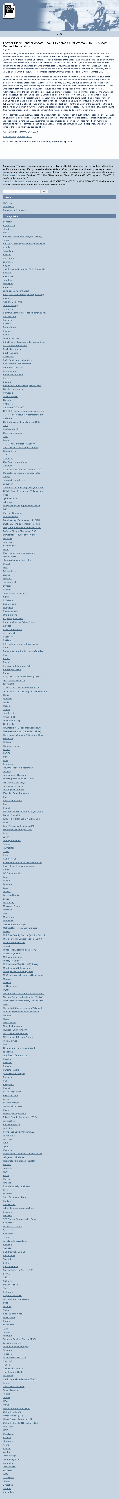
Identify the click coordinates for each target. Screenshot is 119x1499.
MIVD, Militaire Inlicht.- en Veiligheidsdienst (24, 975)
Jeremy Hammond (12, 840)
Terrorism (7, 1354)
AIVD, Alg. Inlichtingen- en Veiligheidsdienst (24, 243)
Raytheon (8, 1150)
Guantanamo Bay (11, 720)
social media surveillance (15, 1241)
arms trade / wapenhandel (16, 291)
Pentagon (8, 1077)
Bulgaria (7, 382)
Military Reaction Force (14, 960)
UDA (5, 1401)
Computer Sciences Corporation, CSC (21, 473)
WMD (6, 1474)
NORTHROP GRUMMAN (15, 1030)
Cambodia (8, 393)
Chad (5, 425)
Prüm (5, 1142)
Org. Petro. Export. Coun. (15, 1055)
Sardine (7, 1201)
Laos (5, 877)
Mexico (6, 931)
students (7, 1306)
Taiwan (6, 1332)
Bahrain (7, 323)
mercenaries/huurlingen (14, 924)
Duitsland (7, 578)
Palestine (7, 1062)
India (5, 760)
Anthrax (7, 272)
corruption (8, 484)
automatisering (10, 305)
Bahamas (7, 320)
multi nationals (10, 986)
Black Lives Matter (12, 349)
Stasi (5, 1288)
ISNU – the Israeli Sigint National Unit (21, 819)
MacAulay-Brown (11, 906)
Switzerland (8, 1324)
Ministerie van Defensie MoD (17, 968)
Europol (7, 626)
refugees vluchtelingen (14, 1157)
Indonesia (8, 764)
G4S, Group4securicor (14, 680)
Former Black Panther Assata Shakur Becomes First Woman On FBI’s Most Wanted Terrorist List (55, 44)
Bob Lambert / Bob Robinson (17, 363)
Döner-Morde (9, 571)
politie (6, 1099)
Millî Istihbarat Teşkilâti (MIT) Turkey (20, 964)
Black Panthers (10, 353)
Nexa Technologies (12, 1026)
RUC (5, 1172)
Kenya (6, 855)
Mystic (6, 989)
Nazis (6, 1004)
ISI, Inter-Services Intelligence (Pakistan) (23, 811)
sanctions (7, 1193)
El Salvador (8, 600)
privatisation (9, 1121)
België (6, 334)
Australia (7, 298)
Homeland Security (12, 746)
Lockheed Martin (11, 895)
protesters (8, 1128)
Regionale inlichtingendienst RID (19, 1161)
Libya (5, 888)
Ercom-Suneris (10, 611)
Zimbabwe (8, 1485)
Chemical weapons (12, 433)
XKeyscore (8, 1477)
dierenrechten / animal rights (17, 560)
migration (7, 946)
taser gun (7, 1335)
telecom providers (12, 1343)
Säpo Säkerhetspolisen (14, 1197)
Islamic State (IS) (11, 815)
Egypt (6, 596)
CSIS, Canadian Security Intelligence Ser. (23, 487)
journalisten (8, 848)
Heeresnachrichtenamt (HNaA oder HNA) (23, 735)
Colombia (7, 465)
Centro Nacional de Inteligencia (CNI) (21, 422)
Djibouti (6, 564)
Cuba (5, 495)
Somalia (7, 1248)
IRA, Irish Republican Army (16, 793)
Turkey (6, 1397)
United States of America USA (17, 1419)
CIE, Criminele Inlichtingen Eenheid (20, 447)
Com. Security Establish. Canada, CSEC (22, 469)
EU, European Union (13, 618)
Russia (6, 1179)
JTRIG (6, 851)
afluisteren (8, 229)
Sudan (6, 1310)
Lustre (6, 899)
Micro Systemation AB (14, 942)
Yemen (6, 1481)
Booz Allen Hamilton (13, 367)
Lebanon (7, 884)
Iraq (5, 804)
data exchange (10, 516)
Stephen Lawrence (12, 1295)
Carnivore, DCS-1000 (13, 407)
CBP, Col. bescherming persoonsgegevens (24, 411)
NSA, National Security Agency (18, 1037)
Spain (6, 1263)
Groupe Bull (9, 717)
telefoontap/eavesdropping (16, 1346)
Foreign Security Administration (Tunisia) (23, 651)
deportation (8, 542)
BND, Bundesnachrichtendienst (18, 360)
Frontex (7, 673)
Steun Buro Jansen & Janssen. (18, 181)
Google (6, 706)
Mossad (7, 982)
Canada (7, 400)
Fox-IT (6, 655)
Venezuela (8, 1441)
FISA (5, 647)
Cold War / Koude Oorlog (15, 462)
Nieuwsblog (8, 206)
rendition (7, 1168)
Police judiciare (10, 1095)
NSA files (7, 203)
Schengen (8, 1212)
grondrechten (9, 713)
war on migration (11, 1459)
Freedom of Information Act (16, 666)
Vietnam (7, 1448)
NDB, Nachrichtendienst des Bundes (21, 1011)
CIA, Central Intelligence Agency (19, 443)
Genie (6, 695)
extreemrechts (10, 633)
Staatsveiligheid (10, 1284)
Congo (6, 476)
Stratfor (6, 1303)
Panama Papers (11, 1070)
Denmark (7, 538)
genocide (7, 698)
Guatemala (8, 724)
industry (7, 771)
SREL (6, 1277)
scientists (7, 1215)
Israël (6, 822)
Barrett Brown (10, 327)
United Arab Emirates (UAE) (16, 1408)
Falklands (8, 640)
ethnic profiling (10, 615)
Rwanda (7, 1182)
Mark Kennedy (10, 917)
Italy (5, 833)
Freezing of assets (12, 669)
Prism (6, 1110)
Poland (6, 1088)
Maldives (7, 909)
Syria (5, 1328)
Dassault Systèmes (12, 513)
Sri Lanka (7, 1281)
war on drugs (9, 1455)
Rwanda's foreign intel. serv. (17, 1186)
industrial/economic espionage (18, 767)
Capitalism (8, 404)
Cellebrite (7, 418)
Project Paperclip (11, 1124)
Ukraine (7, 1404)
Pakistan (7, 1059)
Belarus (7, 331)
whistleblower (9, 1466)
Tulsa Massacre (11, 1390)
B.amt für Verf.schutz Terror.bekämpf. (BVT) (24, 312)
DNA (5, 567)
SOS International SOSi (14, 1252)
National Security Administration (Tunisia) (23, 997)
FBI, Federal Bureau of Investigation (21, 644)
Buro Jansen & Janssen (14, 175)
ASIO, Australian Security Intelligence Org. (23, 294)
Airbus (6, 240)
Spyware (7, 1274)
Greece (6, 709)
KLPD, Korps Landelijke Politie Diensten (22, 862)
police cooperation (12, 1091)
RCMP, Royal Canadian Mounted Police (22, 1153)
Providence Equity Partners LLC (18, 1132)
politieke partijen (11, 1102)
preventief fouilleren (12, 1106)
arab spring (8, 283)
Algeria (6, 247)
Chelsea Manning (11, 429)
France (6, 658)
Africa (6, 232)
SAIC (5, 1190)
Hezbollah (8, 738)
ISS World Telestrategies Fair (17, 829)
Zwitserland (8, 1492)
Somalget (7, 1244)
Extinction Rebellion (12, 629)
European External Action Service (19, 622)
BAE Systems (9, 316)
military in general (11, 953)
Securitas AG (9, 1222)
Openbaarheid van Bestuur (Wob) (19, 1048)
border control (10, 371)
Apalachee (8, 276)
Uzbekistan (8, 1434)
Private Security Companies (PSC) (20, 1117)
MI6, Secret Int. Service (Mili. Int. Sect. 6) (23, 939)
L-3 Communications (13, 873)
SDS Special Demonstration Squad (20, 1219)
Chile (5, 436)
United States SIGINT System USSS (20, 1423)
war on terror (9, 1463)
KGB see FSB (10, 858)
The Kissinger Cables (13, 1372)
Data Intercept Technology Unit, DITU (21, 520)
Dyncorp (7, 586)
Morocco (7, 979)
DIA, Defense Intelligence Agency (19, 553)
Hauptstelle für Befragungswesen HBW (22, 728)
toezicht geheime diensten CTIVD (19, 1379)
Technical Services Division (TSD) (19, 1339)
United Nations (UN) (13, 1415)
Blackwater (8, 356)
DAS (5, 509)
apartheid (7, 280)
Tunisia (6, 1394)
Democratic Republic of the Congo (20, 535)
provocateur (9, 1135)
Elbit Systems (9, 604)
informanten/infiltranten (14, 775)
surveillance (9, 1317)
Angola (6, 265)
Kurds (6, 869)
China (6, 440)
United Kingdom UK (12, 1412)
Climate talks (9, 451)
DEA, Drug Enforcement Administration (22, 527)
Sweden (7, 1321)
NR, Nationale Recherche (15, 1033)
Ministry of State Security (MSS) (18, 971)
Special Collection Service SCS (18, 1270)
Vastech (7, 1437)
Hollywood (8, 742)
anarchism (8, 262)
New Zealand (9, 1022)
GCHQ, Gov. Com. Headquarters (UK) (21, 687)
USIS (5, 1430)
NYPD (6, 1044)
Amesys (7, 254)
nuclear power (10, 1041)
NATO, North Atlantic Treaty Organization (23, 1000)
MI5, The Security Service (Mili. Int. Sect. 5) (24, 935)
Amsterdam (8, 258)
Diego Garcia (9, 556)
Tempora (7, 1350)
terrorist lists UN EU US (14, 1357)
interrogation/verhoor (13, 789)
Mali (5, 913)
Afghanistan (9, 225)
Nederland (8, 1015)
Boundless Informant (13, 374)
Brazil (6, 378)
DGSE (6, 549)
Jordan (6, 844)
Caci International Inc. (13, 389)
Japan (6, 837)
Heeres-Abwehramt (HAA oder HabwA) (22, 731)
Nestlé (6, 1019)
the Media (8, 1375)
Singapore (8, 1233)
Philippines (8, 1084)
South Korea (9, 1259)
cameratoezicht (10, 396)
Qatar (6, 1146)
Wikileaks (7, 1470)
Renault (7, 1164)
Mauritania (8, 920)
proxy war (8, 1139)
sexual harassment (12, 1226)
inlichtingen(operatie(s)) (14, 782)
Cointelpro (8, 458)
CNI (5, 454)
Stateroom (8, 1292)
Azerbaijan (8, 309)
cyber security (10, 498)
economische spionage (14, 593)
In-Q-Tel (7, 753)
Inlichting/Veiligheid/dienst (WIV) (18, 778)
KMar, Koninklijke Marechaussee (19, 866)
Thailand (7, 1361)
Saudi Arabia (9, 1204)
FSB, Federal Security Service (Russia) (22, 676)
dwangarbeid (9, 582)
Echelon (7, 589)
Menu (59, 34)
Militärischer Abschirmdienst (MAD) (20, 950)
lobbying (7, 891)
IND (5, 757)
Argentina (8, 287)
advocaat (7, 221)
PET (5, 1081)
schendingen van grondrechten (18, 1208)
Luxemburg (8, 902)
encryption (8, 607)
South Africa (9, 1255)
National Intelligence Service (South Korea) (24, 993)
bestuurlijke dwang (12, 338)
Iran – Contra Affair (12, 800)
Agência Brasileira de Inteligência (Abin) (22, 236)
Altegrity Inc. (9, 251)
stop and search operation (16, 1299)
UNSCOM (8, 1426)
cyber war (8, 502)
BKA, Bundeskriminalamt (15, 345)
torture (6, 1383)
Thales (6, 1365)
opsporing (8, 1052)
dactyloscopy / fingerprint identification (21, 505)
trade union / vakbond (13, 1386)
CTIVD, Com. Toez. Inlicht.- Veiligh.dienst (23, 491)
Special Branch (10, 1266)
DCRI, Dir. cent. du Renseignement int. (22, 524)
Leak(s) (7, 880)
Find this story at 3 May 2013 (17, 136)
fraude (6, 662)
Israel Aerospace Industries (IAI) (19, 826)
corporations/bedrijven (14, 480)
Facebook (8, 636)
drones (6, 575)
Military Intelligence (12, 957)
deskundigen (9, 545)
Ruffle (6, 1175)
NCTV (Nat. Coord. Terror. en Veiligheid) (22, 1008)
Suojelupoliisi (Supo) (13, 1313)
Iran (5, 797)
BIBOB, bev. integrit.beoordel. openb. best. (24, 342)
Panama (7, 1066)
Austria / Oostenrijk (12, 302)
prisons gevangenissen (14, 1113)
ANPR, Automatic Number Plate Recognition (24, 269)
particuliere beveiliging (14, 1073)
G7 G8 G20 (8, 684)
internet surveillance (13, 786)
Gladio (6, 702)
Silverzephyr (9, 1230)
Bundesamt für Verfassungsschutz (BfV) (22, 385)
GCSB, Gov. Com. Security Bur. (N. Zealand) (25, 691)
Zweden (7, 1488)
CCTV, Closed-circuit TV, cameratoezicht (23, 414)
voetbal (6, 1452)
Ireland (6, 808)
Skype (6, 1237)
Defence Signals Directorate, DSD (19, 531)
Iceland (6, 749)
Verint (6, 1445)
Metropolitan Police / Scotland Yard (20, 928)
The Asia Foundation (13, 1368)
